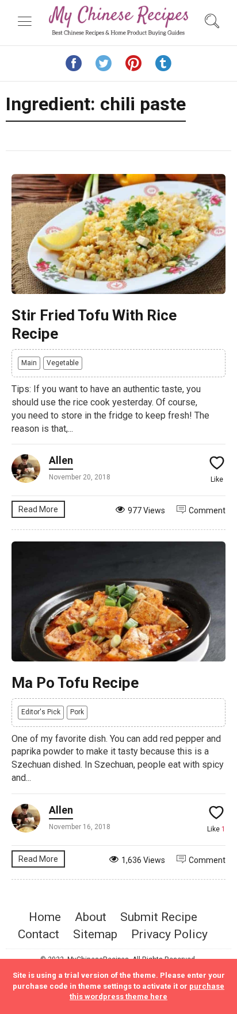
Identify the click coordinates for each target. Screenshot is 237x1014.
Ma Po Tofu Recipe (75, 682)
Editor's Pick (40, 712)
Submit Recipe (158, 917)
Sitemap (95, 934)
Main (29, 363)
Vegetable (63, 363)
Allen (61, 460)
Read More (38, 509)
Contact (38, 934)
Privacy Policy (169, 934)
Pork (77, 712)
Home (45, 917)
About (90, 917)
